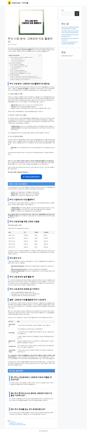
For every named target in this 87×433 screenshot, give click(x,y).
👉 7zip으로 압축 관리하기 (31, 177)
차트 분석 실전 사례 (17, 67)
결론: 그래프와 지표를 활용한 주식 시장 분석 (21, 73)
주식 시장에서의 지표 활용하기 (18, 64)
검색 (62, 10)
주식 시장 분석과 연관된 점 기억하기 (19, 71)
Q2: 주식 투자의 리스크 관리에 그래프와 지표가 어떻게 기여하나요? (26, 78)
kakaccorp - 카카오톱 (20, 3)
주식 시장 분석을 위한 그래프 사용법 (19, 66)
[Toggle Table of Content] (39, 56)
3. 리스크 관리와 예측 (18, 61)
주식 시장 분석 (12, 421)
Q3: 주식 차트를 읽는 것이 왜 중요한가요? (21, 79)
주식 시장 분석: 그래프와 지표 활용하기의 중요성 (22, 57)
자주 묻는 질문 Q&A (14, 75)
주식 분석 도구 (15, 69)
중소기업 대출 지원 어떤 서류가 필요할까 (17, 424)
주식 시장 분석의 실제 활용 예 (18, 70)
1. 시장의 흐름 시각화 (18, 58)
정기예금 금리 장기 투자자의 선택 (16, 423)
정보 (10, 420)
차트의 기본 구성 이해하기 (15, 63)
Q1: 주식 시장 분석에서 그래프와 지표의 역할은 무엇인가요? (24, 76)
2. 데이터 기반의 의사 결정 (19, 60)
